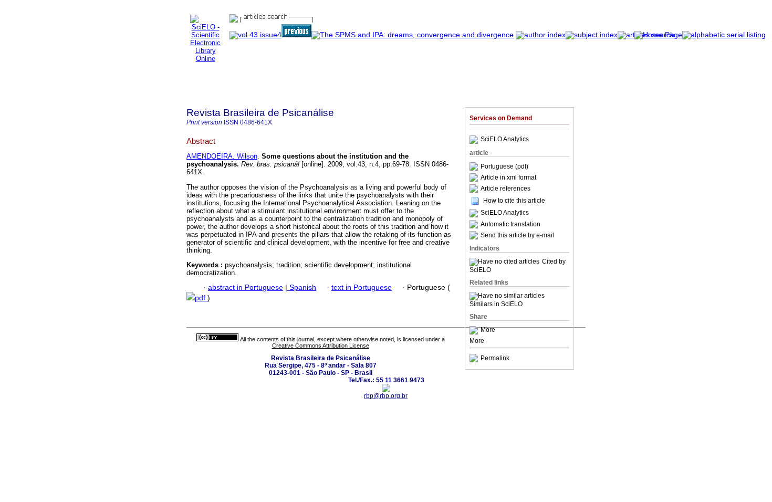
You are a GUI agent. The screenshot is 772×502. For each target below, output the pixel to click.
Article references (505, 188)
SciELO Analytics (505, 139)
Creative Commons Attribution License (320, 345)
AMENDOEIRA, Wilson (221, 156)
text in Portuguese (361, 287)
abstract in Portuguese (245, 287)
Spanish (301, 287)
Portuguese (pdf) (504, 166)
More (488, 330)
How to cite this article (514, 200)
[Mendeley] (475, 330)
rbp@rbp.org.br (386, 396)
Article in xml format (508, 177)
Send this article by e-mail (517, 235)
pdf (201, 298)
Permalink (495, 358)
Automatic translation (510, 224)
